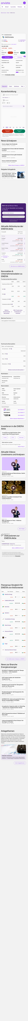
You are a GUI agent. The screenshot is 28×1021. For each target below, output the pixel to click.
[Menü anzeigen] (2, 7)
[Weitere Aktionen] (25, 239)
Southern (7, 613)
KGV (2, 65)
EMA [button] (21, 41)
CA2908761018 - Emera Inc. (8, 543)
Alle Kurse (16, 86)
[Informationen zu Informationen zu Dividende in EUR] (10, 299)
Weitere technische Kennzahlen (15, 370)
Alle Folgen (22, 528)
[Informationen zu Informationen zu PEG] (4, 294)
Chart (10, 86)
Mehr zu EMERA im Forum (17, 548)
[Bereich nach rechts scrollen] (24, 86)
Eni (5, 637)
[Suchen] (23, 106)
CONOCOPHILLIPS (9, 600)
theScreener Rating (5, 70)
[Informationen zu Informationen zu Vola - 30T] (7, 359)
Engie (6, 643)
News (22, 86)
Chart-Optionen (5, 97)
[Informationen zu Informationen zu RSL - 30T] (6, 354)
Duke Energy (8, 625)
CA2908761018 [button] (22, 40)
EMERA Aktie (12, 12)
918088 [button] (5, 40)
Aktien (8, 12)
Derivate (21, 437)
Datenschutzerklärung (13, 220)
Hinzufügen (7, 57)
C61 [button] (23, 41)
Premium (20, 7)
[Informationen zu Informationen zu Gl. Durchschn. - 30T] (11, 348)
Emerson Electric (9, 631)
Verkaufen (10, 52)
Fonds (5, 437)
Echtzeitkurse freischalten (5, 257)
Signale (20, 57)
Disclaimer (17, 556)
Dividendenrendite (19, 60)
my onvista (13, 7)
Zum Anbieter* (21, 409)
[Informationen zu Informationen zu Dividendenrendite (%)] (12, 304)
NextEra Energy (8, 594)
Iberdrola (7, 606)
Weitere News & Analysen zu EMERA (16, 165)
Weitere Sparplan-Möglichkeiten (17, 418)
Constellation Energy (10, 619)
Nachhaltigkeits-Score (20, 70)
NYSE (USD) (13, 44)
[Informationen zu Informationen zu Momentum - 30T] (10, 364)
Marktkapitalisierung (5, 60)
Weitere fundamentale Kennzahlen (6, 311)
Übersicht (4, 86)
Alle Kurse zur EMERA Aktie (18, 266)
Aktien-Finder (21, 446)
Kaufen (22, 52)
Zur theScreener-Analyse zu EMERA (16, 659)
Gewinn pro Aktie (19, 65)
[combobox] (13, 106)
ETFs (13, 437)
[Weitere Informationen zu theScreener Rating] (4, 72)
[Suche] (24, 7)
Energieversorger (8, 34)
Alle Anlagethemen (20, 763)
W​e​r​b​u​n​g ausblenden (18, 22)
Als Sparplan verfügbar (10, 74)
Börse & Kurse (3, 12)
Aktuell (6, 7)
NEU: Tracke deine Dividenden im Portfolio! (17, 311)
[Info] (4, 103)
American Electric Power (10, 650)
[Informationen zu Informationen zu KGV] (4, 289)
